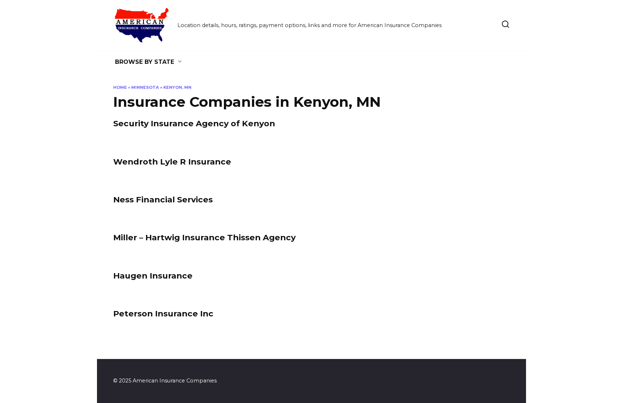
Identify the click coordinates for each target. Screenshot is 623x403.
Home (120, 87)
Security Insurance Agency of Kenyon (194, 124)
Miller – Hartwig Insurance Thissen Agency (204, 238)
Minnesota (145, 87)
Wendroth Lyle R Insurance (172, 162)
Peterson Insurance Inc (163, 313)
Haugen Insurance (153, 276)
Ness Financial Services (163, 199)
